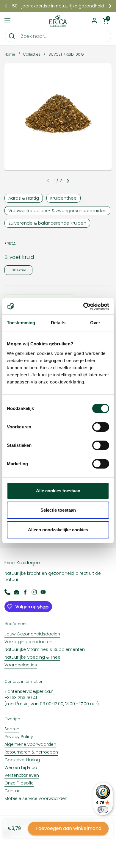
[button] (106, 21)
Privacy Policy (18, 737)
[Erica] (58, 21)
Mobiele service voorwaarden (36, 798)
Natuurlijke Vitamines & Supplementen (44, 649)
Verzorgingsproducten (28, 642)
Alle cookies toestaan (58, 490)
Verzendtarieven (21, 775)
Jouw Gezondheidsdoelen (32, 634)
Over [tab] (95, 322)
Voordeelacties (20, 665)
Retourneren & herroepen (31, 752)
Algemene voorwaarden (30, 744)
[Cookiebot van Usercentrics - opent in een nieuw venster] (83, 306)
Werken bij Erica (20, 767)
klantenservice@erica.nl (29, 691)
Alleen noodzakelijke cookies (58, 529)
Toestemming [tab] (21, 322)
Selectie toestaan (58, 510)
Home (9, 54)
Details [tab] (58, 322)
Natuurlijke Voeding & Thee (32, 657)
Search (11, 729)
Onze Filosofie (19, 783)
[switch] (100, 427)
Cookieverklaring (22, 760)
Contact (13, 791)
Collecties (31, 54)
